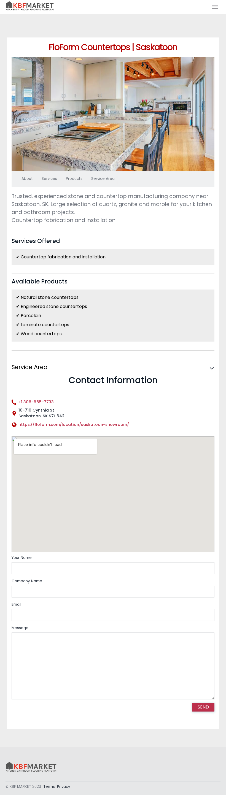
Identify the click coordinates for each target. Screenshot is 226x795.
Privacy (63, 786)
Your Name (22, 557)
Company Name (27, 581)
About (27, 178)
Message (20, 628)
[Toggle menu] (214, 6)
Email (16, 604)
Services (49, 178)
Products (74, 178)
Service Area (103, 178)
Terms (49, 786)
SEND (203, 707)
